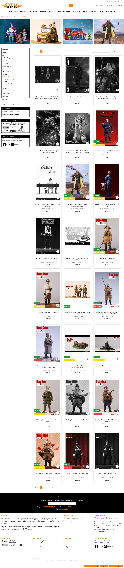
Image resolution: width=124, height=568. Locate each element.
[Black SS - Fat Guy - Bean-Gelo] (107, 451)
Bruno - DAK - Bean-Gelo (107, 258)
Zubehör (4, 55)
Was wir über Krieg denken (39, 541)
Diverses (5, 88)
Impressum (66, 545)
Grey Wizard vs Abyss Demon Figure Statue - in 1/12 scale (48, 151)
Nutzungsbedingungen (62, 509)
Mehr (3, 69)
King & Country (6, 66)
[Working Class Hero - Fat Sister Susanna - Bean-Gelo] (107, 397)
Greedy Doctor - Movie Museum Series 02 (107, 205)
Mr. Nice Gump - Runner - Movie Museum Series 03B (77, 205)
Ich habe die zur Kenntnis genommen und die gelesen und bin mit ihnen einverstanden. (63, 506)
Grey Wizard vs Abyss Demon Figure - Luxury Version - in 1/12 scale (107, 97)
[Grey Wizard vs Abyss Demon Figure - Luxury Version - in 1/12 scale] (107, 75)
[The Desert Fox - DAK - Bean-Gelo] (47, 290)
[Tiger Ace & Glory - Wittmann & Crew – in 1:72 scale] (77, 236)
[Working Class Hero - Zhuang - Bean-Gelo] (47, 397)
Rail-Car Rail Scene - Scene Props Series (107, 366)
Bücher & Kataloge (7, 71)
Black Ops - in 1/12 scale (77, 97)
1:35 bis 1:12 (6, 76)
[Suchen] (71, 5)
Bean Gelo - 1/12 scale (9, 79)
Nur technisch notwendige (91, 566)
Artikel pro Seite (117, 49)
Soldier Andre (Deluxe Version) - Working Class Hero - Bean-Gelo (47, 366)
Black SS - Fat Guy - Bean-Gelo (107, 473)
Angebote (5, 63)
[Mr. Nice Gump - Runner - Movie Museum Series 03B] (77, 182)
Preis (3, 102)
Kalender (5, 74)
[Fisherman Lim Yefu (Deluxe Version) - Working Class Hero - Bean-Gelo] (107, 290)
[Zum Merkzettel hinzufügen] (57, 90)
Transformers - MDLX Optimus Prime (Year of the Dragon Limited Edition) (77, 151)
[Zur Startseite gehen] (12, 5)
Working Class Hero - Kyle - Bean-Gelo (77, 420)
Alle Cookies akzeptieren (116, 566)
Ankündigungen (6, 61)
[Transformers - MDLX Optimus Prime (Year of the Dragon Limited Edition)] (77, 128)
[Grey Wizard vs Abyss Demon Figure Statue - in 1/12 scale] (47, 128)
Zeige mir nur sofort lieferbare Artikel (13, 104)
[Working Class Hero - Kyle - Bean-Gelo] (77, 397)
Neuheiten (5, 49)
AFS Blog (65, 547)
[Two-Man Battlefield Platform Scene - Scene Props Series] (77, 344)
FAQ (64, 543)
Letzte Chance (6, 93)
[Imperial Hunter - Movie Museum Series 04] (107, 128)
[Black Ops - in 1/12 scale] (77, 75)
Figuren (4, 52)
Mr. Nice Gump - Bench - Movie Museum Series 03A (47, 205)
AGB (69, 506)
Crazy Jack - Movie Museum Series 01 (47, 258)
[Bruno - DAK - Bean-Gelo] (107, 236)
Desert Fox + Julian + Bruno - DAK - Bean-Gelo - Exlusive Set (77, 313)
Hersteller (5, 96)
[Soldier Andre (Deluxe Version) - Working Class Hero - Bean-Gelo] (47, 344)
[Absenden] (73, 503)
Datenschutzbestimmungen (49, 506)
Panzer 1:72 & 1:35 (8, 83)
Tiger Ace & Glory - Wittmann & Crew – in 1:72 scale (77, 259)
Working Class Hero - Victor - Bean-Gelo (48, 473)
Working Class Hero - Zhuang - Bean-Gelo (47, 420)
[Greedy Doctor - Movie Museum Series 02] (107, 182)
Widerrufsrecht (36, 549)
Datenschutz (35, 545)
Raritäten (5, 91)
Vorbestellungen (6, 58)
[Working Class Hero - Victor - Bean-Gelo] (47, 451)
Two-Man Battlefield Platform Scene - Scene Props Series (77, 366)
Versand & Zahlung (37, 547)
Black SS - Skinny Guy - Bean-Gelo (77, 473)
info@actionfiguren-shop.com (11, 114)
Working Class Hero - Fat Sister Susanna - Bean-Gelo (107, 420)
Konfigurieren (104, 566)
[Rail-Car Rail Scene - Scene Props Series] (107, 344)
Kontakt (65, 541)
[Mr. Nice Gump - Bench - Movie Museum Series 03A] (47, 182)
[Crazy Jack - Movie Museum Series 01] (47, 236)
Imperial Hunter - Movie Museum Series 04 (107, 151)
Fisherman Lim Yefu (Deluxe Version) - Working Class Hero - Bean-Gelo (107, 313)
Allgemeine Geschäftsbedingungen (41, 543)
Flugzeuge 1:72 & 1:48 (9, 86)
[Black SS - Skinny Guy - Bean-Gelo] (77, 451)
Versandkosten (58, 558)
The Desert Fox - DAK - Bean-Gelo (47, 312)
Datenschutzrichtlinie (77, 508)
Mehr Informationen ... (41, 566)
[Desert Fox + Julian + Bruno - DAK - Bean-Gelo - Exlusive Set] (77, 290)
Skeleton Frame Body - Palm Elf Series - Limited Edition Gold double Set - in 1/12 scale (47, 97)
